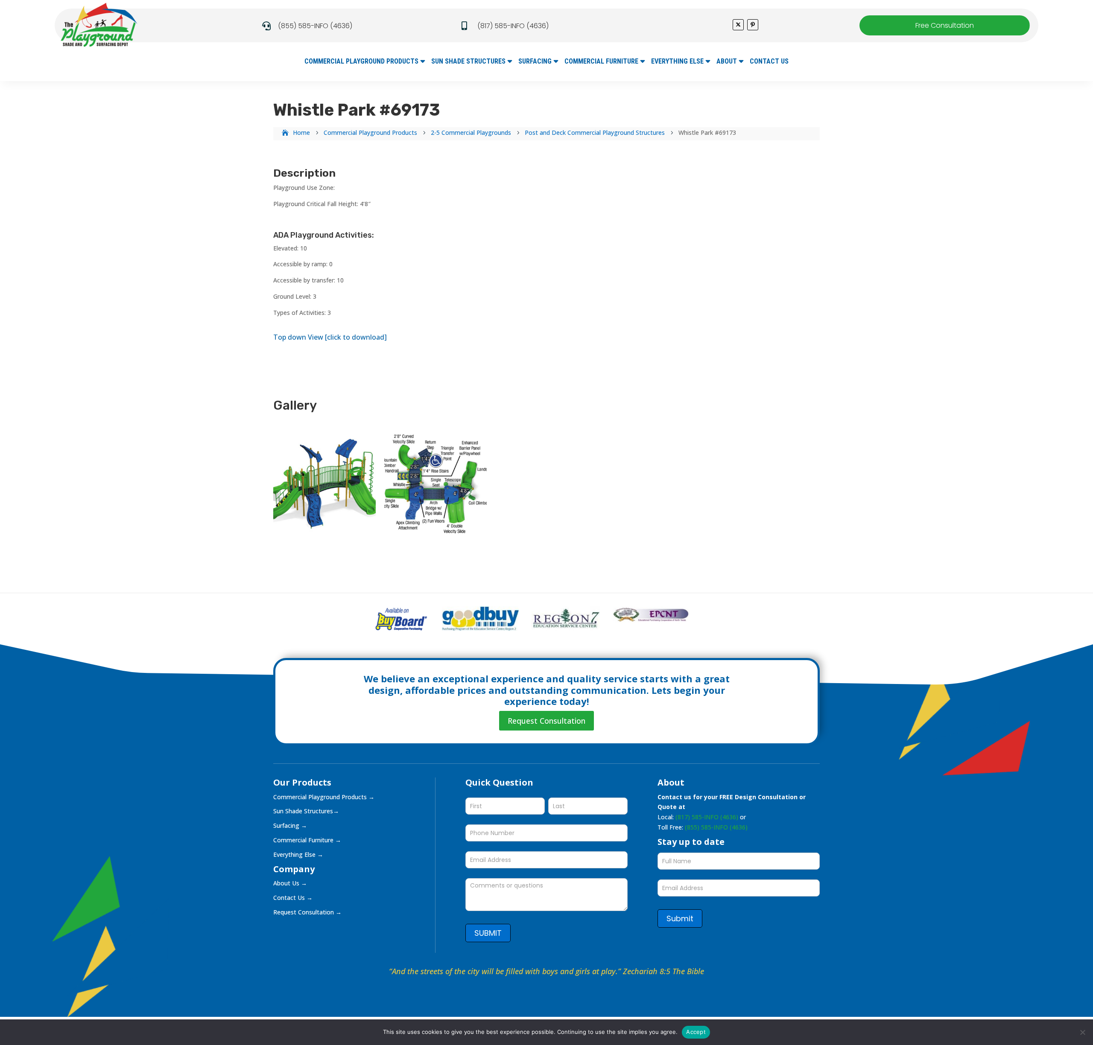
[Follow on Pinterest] (752, 24)
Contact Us (769, 61)
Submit (679, 918)
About (726, 61)
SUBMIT (488, 933)
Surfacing (535, 61)
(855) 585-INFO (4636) (315, 26)
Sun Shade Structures (468, 61)
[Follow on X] (738, 24)
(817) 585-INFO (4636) (513, 26)
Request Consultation (546, 721)
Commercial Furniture (601, 61)
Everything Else (677, 61)
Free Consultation (944, 25)
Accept (696, 1031)
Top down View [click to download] (330, 337)
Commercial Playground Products (361, 61)
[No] (1082, 1032)
